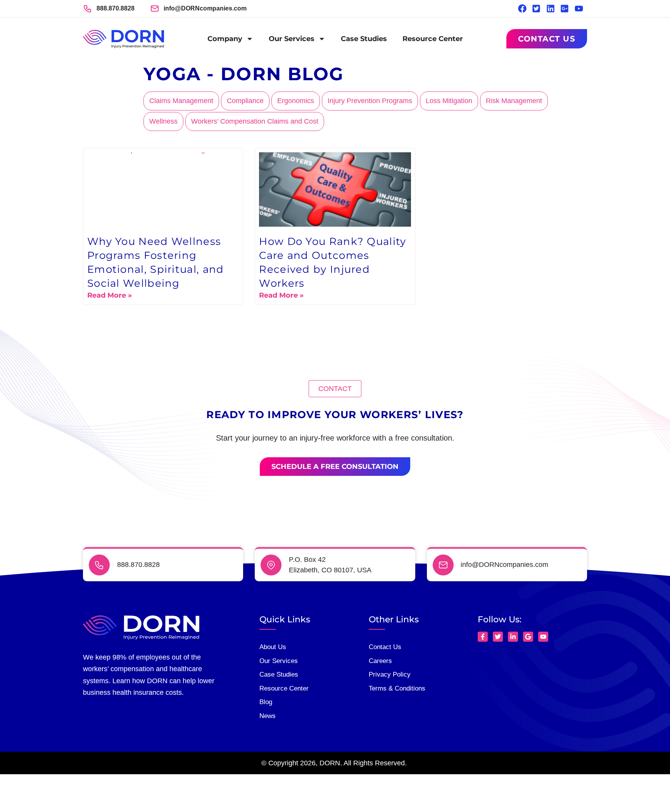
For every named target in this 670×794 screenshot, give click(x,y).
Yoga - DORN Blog (243, 74)
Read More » (109, 295)
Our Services (291, 38)
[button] (335, 388)
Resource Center (432, 38)
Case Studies (364, 38)
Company (224, 38)
